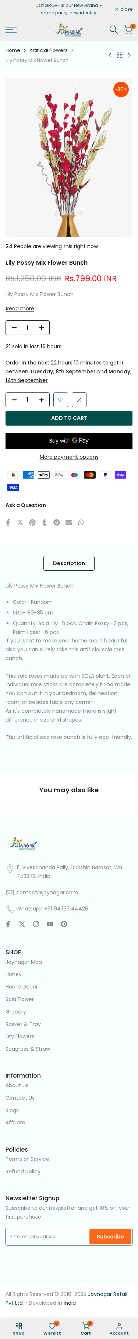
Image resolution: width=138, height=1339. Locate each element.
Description (69, 563)
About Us (17, 1085)
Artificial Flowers (48, 50)
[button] (60, 399)
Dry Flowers (20, 1036)
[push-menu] (11, 29)
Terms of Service (27, 1159)
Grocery (16, 1011)
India (70, 1303)
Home (13, 50)
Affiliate (15, 1122)
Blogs (12, 1110)
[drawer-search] (114, 29)
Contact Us (20, 1098)
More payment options (69, 457)
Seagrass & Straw (28, 1049)
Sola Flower (20, 999)
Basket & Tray (23, 1024)
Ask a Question (26, 505)
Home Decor (22, 986)
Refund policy (23, 1171)
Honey (14, 974)
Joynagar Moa (24, 962)
